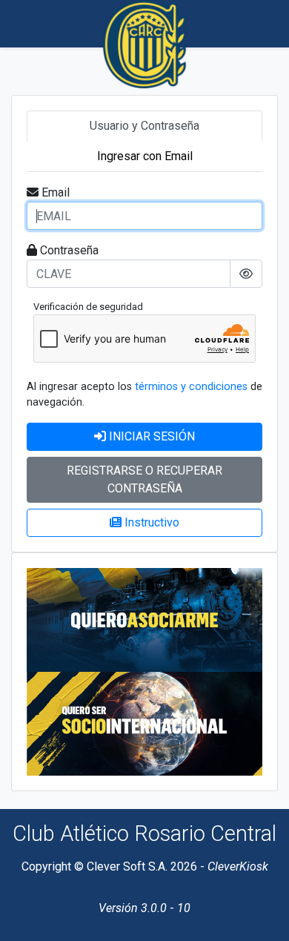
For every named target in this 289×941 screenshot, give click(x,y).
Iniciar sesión (152, 436)
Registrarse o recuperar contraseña (144, 479)
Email (55, 192)
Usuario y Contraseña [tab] (144, 126)
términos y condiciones (191, 386)
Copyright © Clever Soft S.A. (94, 866)
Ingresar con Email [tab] (145, 156)
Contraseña (69, 250)
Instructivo (151, 522)
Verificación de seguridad (88, 306)
